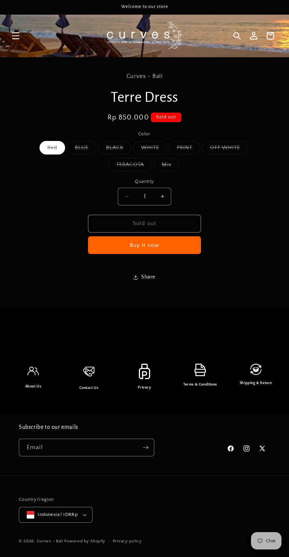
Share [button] (148, 277)
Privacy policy (127, 541)
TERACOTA (134, 166)
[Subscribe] (145, 447)
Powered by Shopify (84, 541)
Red (56, 149)
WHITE (154, 149)
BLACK (118, 149)
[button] (16, 36)
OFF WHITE (229, 149)
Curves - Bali (50, 541)
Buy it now (144, 245)
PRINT (188, 149)
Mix (170, 166)
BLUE (85, 149)
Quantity (144, 181)
